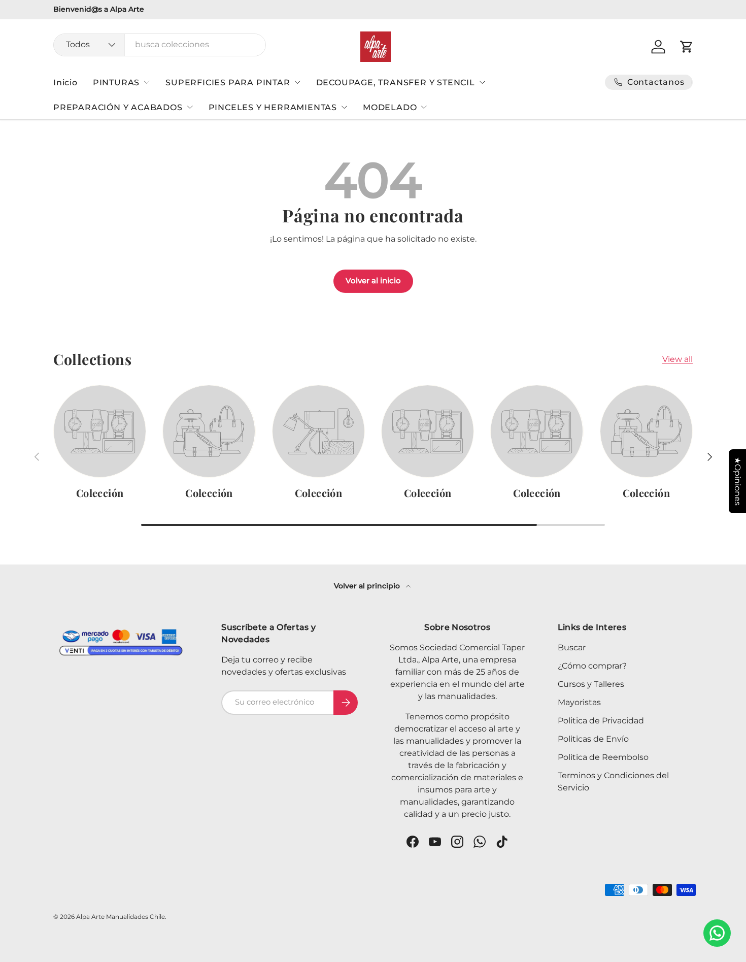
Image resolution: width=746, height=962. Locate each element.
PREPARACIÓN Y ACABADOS (118, 107)
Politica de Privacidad (601, 720)
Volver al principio (368, 585)
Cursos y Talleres (591, 684)
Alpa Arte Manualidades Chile (120, 916)
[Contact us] (717, 933)
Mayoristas (579, 702)
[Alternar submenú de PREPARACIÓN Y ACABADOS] (190, 107)
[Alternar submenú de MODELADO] (424, 107)
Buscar (572, 647)
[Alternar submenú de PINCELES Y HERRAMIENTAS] (344, 107)
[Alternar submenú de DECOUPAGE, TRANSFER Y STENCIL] (482, 82)
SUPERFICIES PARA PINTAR (227, 82)
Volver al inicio (373, 280)
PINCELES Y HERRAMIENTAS (273, 107)
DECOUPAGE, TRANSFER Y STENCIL (395, 82)
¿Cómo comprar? (592, 666)
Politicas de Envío (593, 739)
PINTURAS (116, 82)
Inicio (65, 82)
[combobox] (159, 44)
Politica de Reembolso (603, 757)
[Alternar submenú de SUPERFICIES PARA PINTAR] (297, 82)
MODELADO (390, 107)
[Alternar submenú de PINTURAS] (147, 82)
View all (677, 359)
